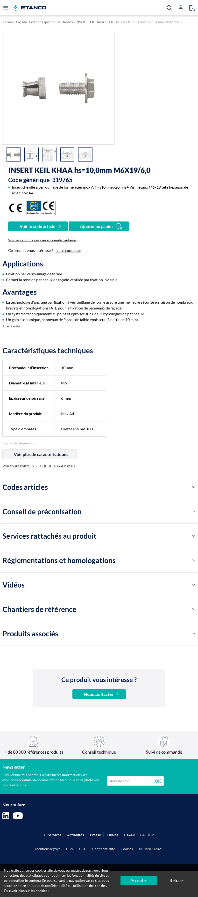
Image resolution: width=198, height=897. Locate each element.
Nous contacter (68, 250)
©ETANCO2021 (151, 849)
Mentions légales (47, 849)
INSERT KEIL (85, 22)
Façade (21, 22)
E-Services (52, 834)
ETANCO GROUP (139, 834)
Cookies (127, 849)
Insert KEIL (105, 22)
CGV (69, 849)
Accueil (8, 22)
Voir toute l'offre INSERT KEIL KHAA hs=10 (38, 465)
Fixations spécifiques (45, 22)
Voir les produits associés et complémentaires (42, 240)
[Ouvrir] (5, 7)
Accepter (138, 880)
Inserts (68, 22)
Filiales (112, 834)
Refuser (177, 880)
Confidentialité (103, 849)
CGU (82, 849)
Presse (95, 834)
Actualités (75, 834)
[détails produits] (194, 487)
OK (158, 780)
